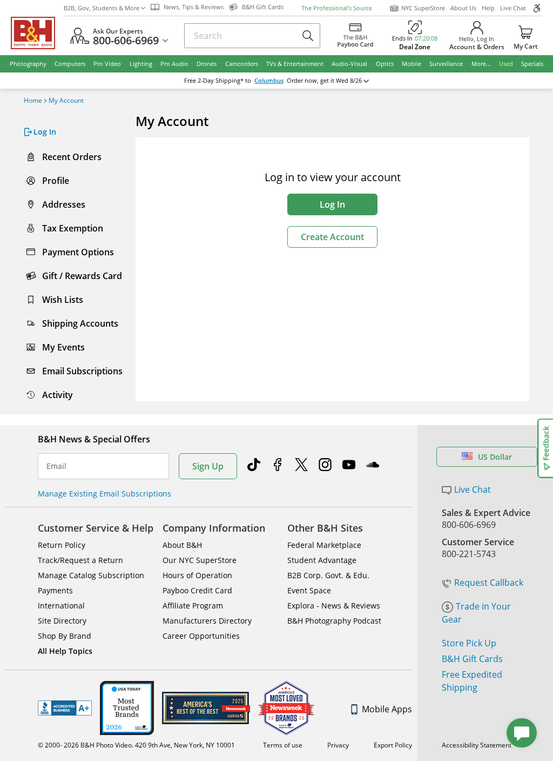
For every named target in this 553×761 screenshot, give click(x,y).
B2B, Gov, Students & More (101, 8)
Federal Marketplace (324, 545)
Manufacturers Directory (207, 621)
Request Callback (488, 582)
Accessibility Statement (476, 745)
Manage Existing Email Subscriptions (104, 493)
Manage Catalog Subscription (91, 575)
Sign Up (208, 466)
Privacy (338, 745)
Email (56, 466)
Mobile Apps (387, 709)
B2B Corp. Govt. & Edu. (328, 575)
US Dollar (495, 457)
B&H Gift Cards (472, 659)
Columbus (269, 80)
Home (33, 100)
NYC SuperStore (423, 8)
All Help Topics (65, 651)
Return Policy (61, 545)
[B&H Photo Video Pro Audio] (37, 33)
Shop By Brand (64, 636)
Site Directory (62, 621)
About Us (463, 8)
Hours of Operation (197, 575)
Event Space (309, 590)
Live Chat (513, 8)
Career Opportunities (201, 636)
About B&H (182, 545)
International (61, 605)
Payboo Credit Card (197, 590)
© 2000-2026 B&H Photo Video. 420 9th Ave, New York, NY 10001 (136, 745)
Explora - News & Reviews (333, 605)
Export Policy (393, 745)
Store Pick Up (469, 643)
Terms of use (282, 745)
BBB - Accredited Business (65, 708)
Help (488, 8)
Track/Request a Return (80, 560)
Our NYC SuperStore (200, 560)
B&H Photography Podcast (334, 621)
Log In (332, 204)
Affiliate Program (193, 605)
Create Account (332, 237)
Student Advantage (321, 560)
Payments (55, 590)
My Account (66, 100)
